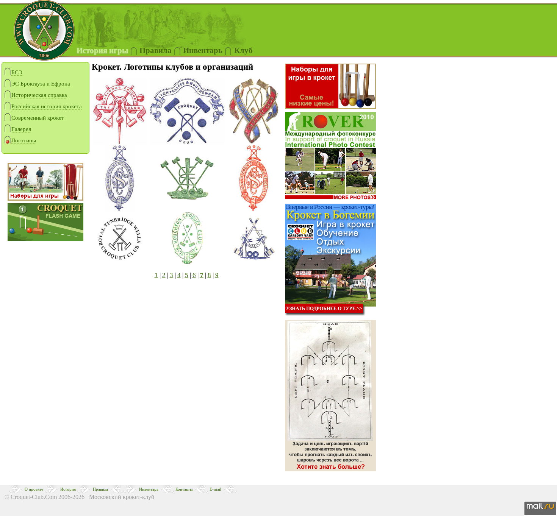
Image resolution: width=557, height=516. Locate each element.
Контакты (183, 489)
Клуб (243, 50)
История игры (102, 50)
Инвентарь (148, 489)
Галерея (21, 129)
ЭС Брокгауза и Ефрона (40, 84)
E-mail (215, 489)
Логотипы (23, 140)
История (68, 489)
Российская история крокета (46, 106)
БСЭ (16, 72)
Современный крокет (37, 118)
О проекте (34, 489)
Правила (155, 50)
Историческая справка (39, 95)
